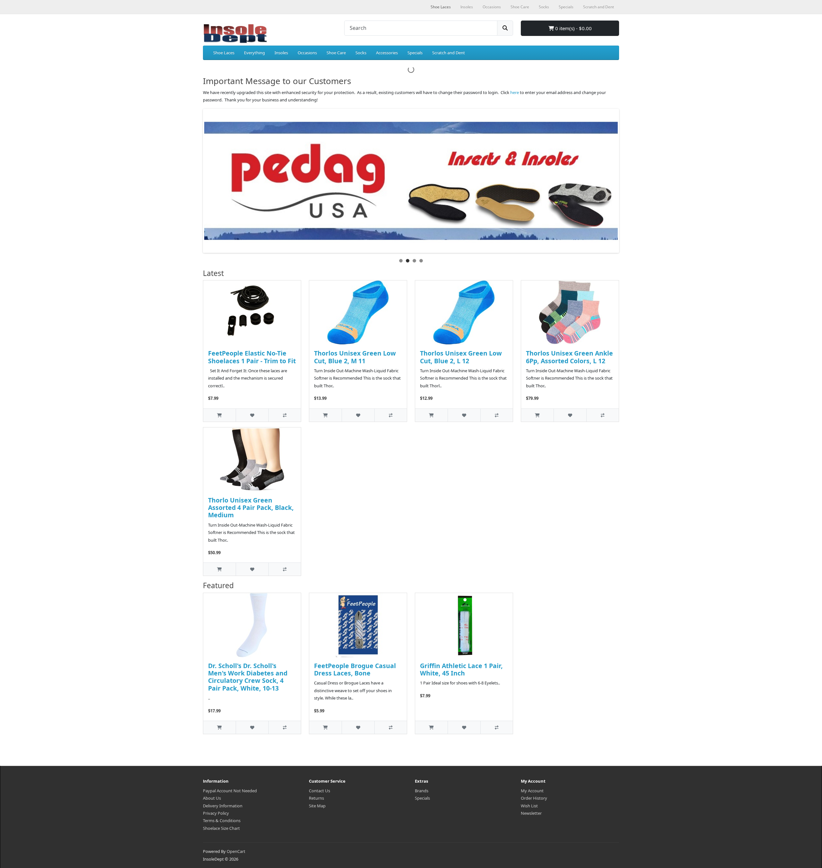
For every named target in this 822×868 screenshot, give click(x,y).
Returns (316, 798)
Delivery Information (222, 806)
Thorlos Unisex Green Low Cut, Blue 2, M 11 (355, 357)
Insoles (281, 53)
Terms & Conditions (221, 820)
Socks (360, 53)
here (514, 92)
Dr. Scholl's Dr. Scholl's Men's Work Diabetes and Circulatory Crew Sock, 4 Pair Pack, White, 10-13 (247, 676)
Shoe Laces (223, 53)
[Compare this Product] (284, 415)
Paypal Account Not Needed (230, 791)
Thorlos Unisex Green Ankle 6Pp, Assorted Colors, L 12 (569, 357)
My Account (532, 791)
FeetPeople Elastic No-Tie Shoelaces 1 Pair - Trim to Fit (252, 357)
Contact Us (319, 791)
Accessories (387, 53)
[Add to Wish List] (252, 415)
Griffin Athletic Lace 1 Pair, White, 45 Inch (461, 669)
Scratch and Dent (448, 53)
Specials (415, 53)
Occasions (307, 53)
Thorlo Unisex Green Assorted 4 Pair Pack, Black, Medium (251, 508)
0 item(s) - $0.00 (573, 28)
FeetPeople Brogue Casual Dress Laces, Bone (355, 669)
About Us (212, 798)
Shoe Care (336, 53)
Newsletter (531, 813)
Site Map (317, 806)
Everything (254, 53)
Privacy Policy (216, 813)
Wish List (529, 806)
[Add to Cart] (219, 415)
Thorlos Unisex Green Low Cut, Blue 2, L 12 (461, 357)
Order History (534, 798)
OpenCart (236, 851)
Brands (421, 791)
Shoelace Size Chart (221, 828)
